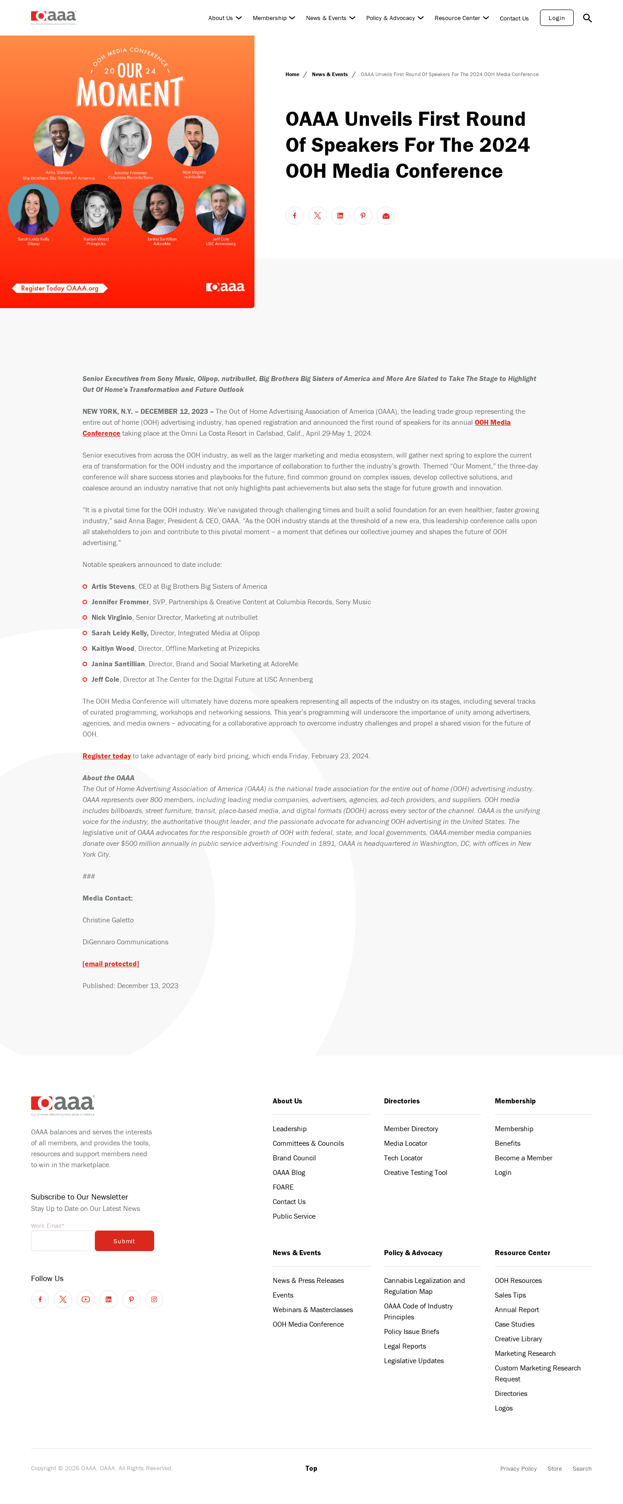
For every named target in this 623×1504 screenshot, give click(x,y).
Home (293, 74)
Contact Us (514, 18)
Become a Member (523, 1157)
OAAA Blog (289, 1172)
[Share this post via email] (386, 215)
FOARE (283, 1186)
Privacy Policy (518, 1468)
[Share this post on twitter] (317, 215)
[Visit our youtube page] (86, 1299)
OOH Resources (518, 1280)
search (587, 17)
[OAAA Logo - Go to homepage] (54, 17)
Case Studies (515, 1324)
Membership (269, 18)
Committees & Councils (308, 1143)
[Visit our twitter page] (63, 1299)
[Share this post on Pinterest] (363, 215)
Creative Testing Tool (415, 1172)
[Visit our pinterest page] (131, 1299)
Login (557, 18)
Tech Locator (403, 1157)
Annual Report (517, 1309)
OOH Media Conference (308, 1324)
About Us (220, 18)
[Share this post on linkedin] (340, 215)
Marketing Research (525, 1353)
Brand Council (294, 1157)
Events (283, 1294)
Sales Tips (510, 1294)
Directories (402, 1100)
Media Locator (405, 1143)
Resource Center (457, 18)
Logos (504, 1407)
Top (311, 1468)
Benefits (507, 1143)
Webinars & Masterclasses (313, 1309)
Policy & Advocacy (390, 18)
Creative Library (518, 1338)
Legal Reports (405, 1345)
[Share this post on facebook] (295, 215)
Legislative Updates (414, 1360)
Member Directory (411, 1128)
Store (555, 1468)
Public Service (294, 1216)
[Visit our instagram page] (154, 1299)
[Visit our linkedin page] (108, 1299)
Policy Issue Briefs (411, 1331)
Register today (107, 755)
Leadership (290, 1128)
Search (582, 1468)
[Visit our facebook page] (40, 1299)
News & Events (326, 18)
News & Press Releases (308, 1280)
